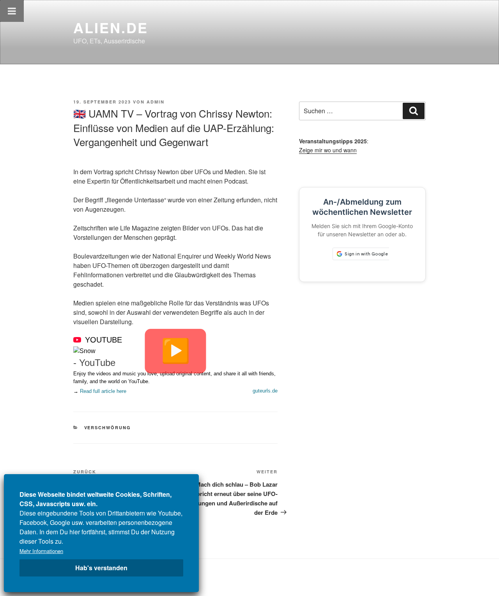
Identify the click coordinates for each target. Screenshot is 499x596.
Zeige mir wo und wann (328, 150)
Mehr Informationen (41, 551)
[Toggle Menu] (12, 11)
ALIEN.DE (110, 27)
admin (156, 102)
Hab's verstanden (101, 567)
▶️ (175, 351)
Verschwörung (107, 427)
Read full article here (103, 391)
